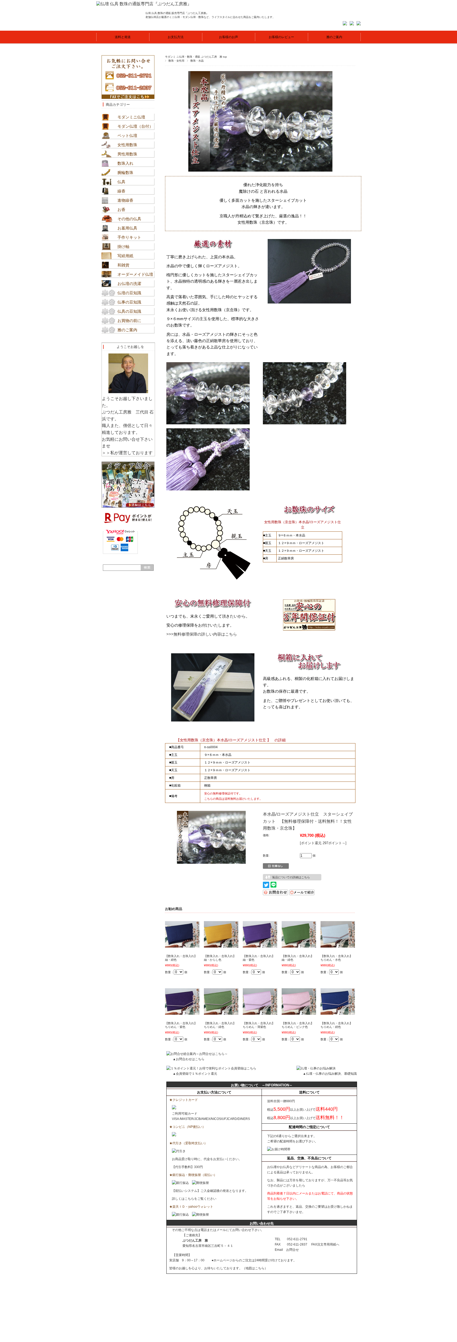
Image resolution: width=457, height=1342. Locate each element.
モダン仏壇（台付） (135, 126)
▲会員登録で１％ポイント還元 (195, 1074)
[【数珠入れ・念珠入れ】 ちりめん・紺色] (338, 1012)
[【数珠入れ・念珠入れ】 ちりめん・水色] (338, 944)
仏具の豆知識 (129, 311)
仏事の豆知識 (129, 302)
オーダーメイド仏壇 (135, 274)
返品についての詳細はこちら (291, 877)
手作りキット (129, 237)
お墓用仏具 (127, 228)
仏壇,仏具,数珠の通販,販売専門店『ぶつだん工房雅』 (177, 13)
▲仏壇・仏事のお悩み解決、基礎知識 (330, 1074)
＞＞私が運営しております (127, 453)
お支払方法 (176, 37)
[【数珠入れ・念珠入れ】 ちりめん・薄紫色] (260, 1012)
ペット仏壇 (127, 135)
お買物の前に (129, 320)
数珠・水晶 (197, 60)
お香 (121, 209)
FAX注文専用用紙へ (325, 1244)
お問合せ (292, 1250)
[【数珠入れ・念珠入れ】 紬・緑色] (299, 944)
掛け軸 (123, 246)
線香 (121, 191)
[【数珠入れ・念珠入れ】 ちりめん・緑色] (221, 1012)
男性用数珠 (127, 154)
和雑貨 (123, 265)
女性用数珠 (127, 145)
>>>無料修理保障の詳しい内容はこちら (201, 634)
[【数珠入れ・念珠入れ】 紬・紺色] (182, 944)
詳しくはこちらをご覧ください (194, 1199)
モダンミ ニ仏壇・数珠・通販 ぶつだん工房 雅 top (196, 56)
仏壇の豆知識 (129, 293)
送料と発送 (123, 37)
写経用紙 (125, 256)
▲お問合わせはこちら (188, 1059)
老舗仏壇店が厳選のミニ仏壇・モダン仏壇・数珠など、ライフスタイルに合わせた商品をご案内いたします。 (210, 17)
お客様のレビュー (281, 37)
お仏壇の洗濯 (129, 283)
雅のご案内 (334, 37)
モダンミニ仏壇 (131, 117)
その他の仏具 (129, 219)
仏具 (121, 182)
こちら (259, 1268)
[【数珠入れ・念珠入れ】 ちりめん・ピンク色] (299, 1012)
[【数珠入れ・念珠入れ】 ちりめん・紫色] (182, 1012)
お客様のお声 (228, 37)
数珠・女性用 (176, 60)
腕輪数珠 (125, 172)
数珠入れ (125, 163)
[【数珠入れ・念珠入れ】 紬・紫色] (260, 944)
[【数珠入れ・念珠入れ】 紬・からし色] (221, 944)
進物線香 (125, 200)
